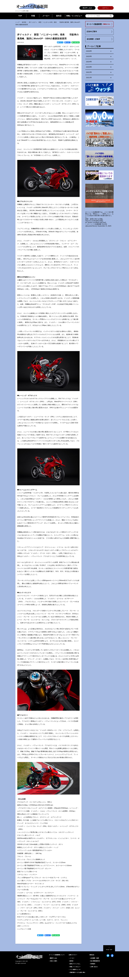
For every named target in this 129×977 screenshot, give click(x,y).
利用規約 (92, 963)
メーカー (46, 16)
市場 (33, 16)
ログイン (105, 8)
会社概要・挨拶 (94, 958)
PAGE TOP (109, 948)
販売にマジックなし (75, 963)
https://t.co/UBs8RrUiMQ (94, 221)
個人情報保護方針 (95, 961)
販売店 (59, 16)
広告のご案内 (53, 961)
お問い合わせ (94, 966)
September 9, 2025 (104, 226)
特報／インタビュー (74, 16)
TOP (20, 16)
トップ (17, 22)
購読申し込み (87, 8)
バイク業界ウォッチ (75, 969)
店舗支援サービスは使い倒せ (77, 972)
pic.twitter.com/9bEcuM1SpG (95, 222)
